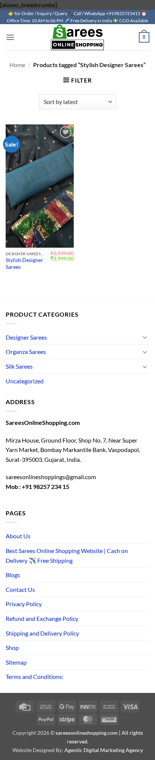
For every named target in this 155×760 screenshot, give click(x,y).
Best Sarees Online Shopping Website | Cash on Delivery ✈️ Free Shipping (67, 555)
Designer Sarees (26, 337)
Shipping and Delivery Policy (42, 633)
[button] (10, 37)
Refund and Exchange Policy (42, 618)
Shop (12, 647)
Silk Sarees (19, 366)
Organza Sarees (26, 351)
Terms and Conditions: (35, 676)
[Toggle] (144, 337)
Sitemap (16, 662)
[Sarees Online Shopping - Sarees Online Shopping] (77, 37)
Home (17, 64)
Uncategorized (25, 381)
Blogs (13, 574)
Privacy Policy (24, 603)
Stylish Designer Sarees (24, 263)
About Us (18, 535)
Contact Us (20, 589)
